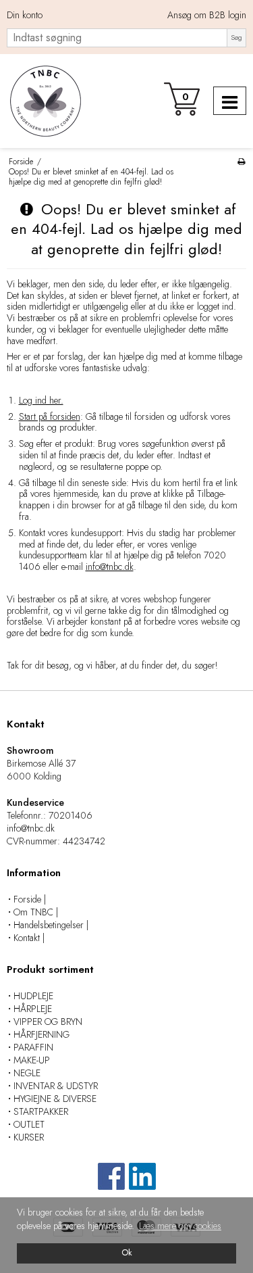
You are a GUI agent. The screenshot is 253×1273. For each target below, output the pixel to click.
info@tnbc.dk (110, 566)
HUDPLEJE (33, 996)
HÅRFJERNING (41, 1034)
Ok (126, 1253)
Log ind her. (41, 400)
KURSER (28, 1137)
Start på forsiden (49, 416)
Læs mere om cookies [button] (180, 1225)
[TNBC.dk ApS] (44, 101)
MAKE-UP (31, 1060)
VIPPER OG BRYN (47, 1021)
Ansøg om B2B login (206, 15)
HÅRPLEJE (32, 1008)
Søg (236, 37)
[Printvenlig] (241, 161)
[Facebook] (111, 1183)
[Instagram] (142, 1183)
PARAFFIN (33, 1047)
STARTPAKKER (40, 1111)
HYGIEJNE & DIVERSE (54, 1098)
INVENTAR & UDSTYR (55, 1085)
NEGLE (26, 1073)
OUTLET (29, 1124)
